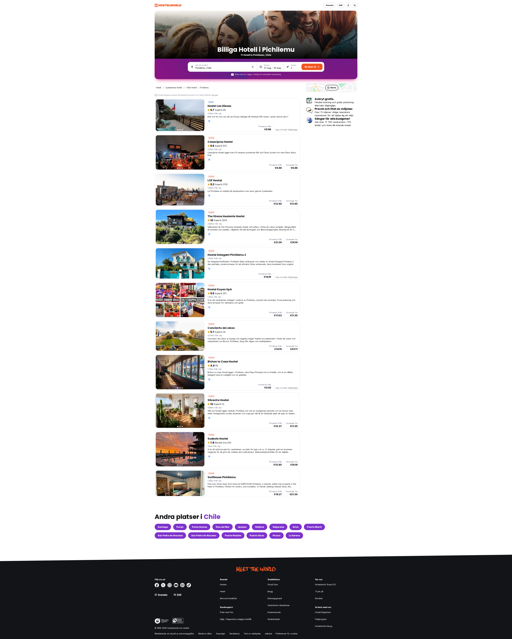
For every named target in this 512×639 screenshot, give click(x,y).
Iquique (242, 527)
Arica (296, 527)
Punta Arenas (199, 527)
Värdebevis (234, 633)
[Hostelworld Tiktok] (189, 585)
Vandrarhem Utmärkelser (279, 605)
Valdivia (259, 527)
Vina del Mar (222, 527)
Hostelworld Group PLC (325, 584)
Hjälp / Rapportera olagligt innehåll (235, 619)
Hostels (223, 584)
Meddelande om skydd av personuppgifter (174, 633)
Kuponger (220, 633)
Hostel (211, 138)
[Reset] (252, 67)
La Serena (294, 535)
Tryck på (319, 591)
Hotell (211, 102)
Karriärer (319, 598)
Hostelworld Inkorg (323, 626)
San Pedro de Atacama (170, 535)
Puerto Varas (257, 535)
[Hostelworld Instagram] (169, 585)
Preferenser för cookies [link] (287, 633)
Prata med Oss (226, 612)
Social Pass (273, 584)
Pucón (179, 527)
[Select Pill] (348, 5)
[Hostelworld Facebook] (157, 585)
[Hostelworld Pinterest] (182, 585)
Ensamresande (274, 612)
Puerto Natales (233, 535)
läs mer (215, 95)
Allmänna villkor (205, 633)
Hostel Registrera (323, 612)
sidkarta (268, 633)
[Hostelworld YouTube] (176, 585)
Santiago (163, 527)
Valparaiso (278, 527)
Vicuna (276, 535)
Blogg (270, 591)
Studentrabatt (274, 619)
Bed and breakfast (228, 598)
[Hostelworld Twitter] (163, 585)
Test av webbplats (252, 633)
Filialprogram (320, 619)
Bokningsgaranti (275, 598)
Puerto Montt (314, 527)
